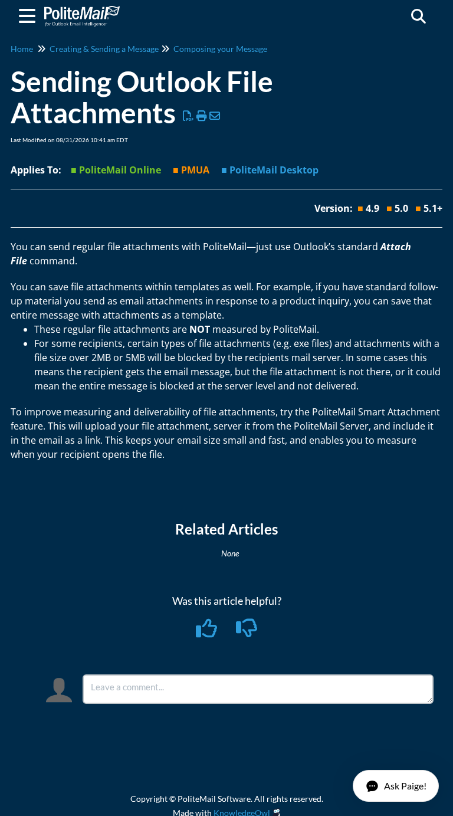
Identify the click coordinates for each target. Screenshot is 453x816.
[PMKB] (82, 10)
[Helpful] (207, 631)
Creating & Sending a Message (104, 49)
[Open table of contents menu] (29, 14)
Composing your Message (220, 49)
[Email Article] (215, 115)
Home (22, 49)
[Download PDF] (188, 115)
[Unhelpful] (247, 631)
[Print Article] (202, 115)
